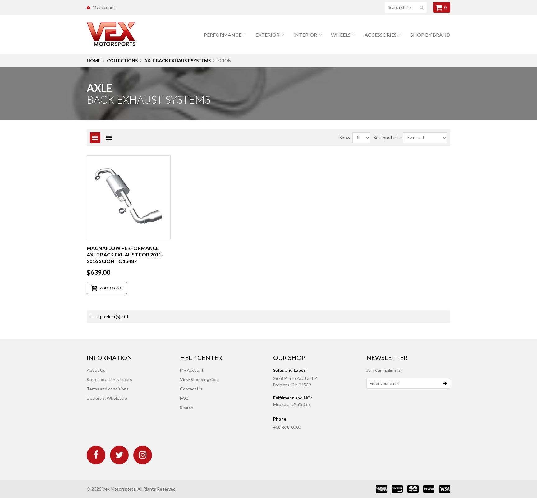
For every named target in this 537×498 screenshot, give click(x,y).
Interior (305, 35)
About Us (96, 370)
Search (186, 407)
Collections (122, 60)
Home (93, 60)
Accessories (381, 35)
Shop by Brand (430, 35)
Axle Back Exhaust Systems (177, 60)
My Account (192, 370)
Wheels (341, 35)
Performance (223, 35)
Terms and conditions (108, 388)
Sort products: (388, 137)
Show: (345, 137)
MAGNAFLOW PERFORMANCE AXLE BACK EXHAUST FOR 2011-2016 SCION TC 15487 (125, 254)
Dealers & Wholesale (107, 398)
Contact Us (191, 388)
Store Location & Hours (109, 379)
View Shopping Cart (199, 379)
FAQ (184, 398)
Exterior (267, 35)
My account (104, 7)
